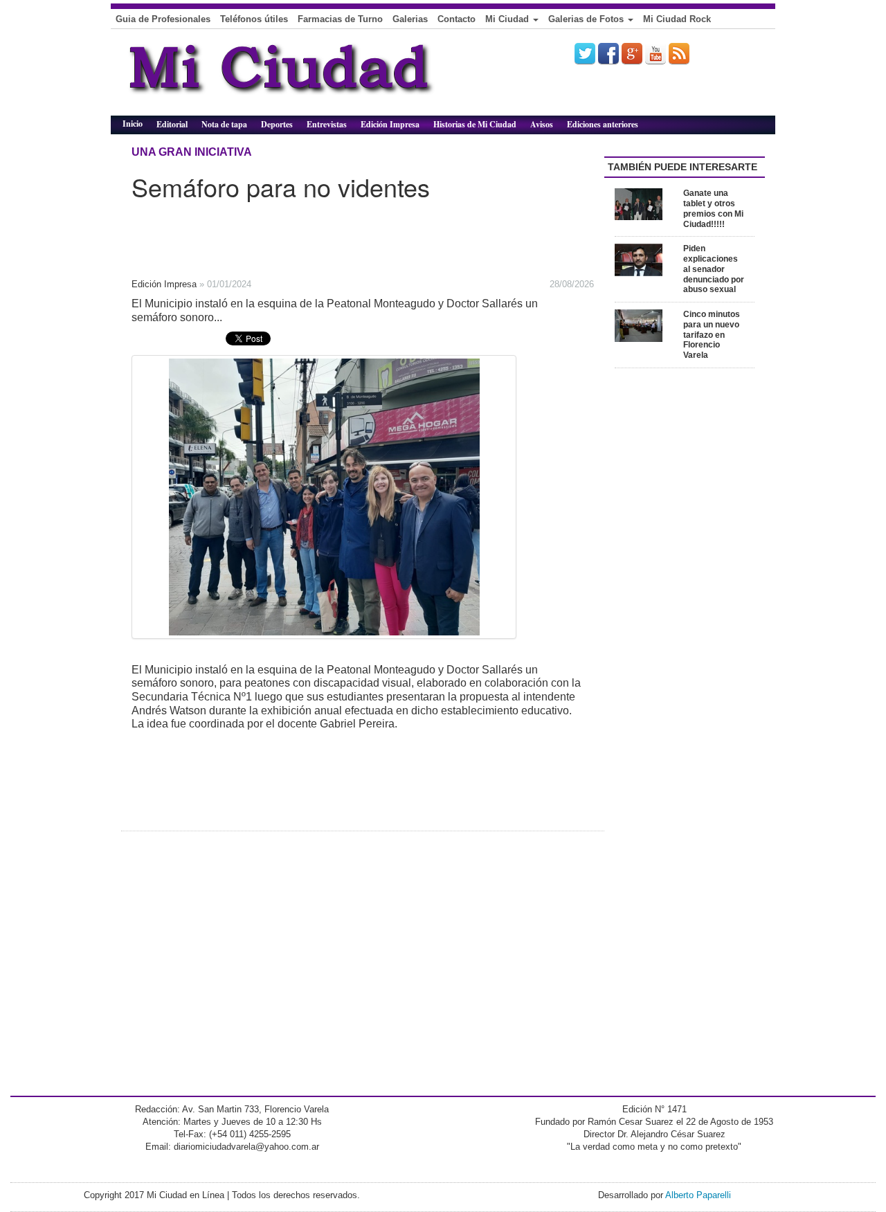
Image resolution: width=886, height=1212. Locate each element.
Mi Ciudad (508, 19)
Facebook (608, 53)
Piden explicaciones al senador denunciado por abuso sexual (713, 269)
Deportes (277, 124)
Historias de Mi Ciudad (474, 124)
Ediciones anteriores (602, 124)
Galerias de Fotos (587, 19)
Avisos (541, 124)
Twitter (585, 53)
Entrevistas (327, 124)
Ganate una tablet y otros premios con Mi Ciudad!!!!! (713, 208)
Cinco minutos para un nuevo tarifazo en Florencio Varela (711, 334)
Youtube (655, 53)
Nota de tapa (224, 124)
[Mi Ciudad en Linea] (311, 77)
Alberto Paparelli (698, 1195)
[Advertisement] (332, 234)
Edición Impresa (390, 124)
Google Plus (632, 53)
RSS (679, 53)
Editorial (172, 124)
